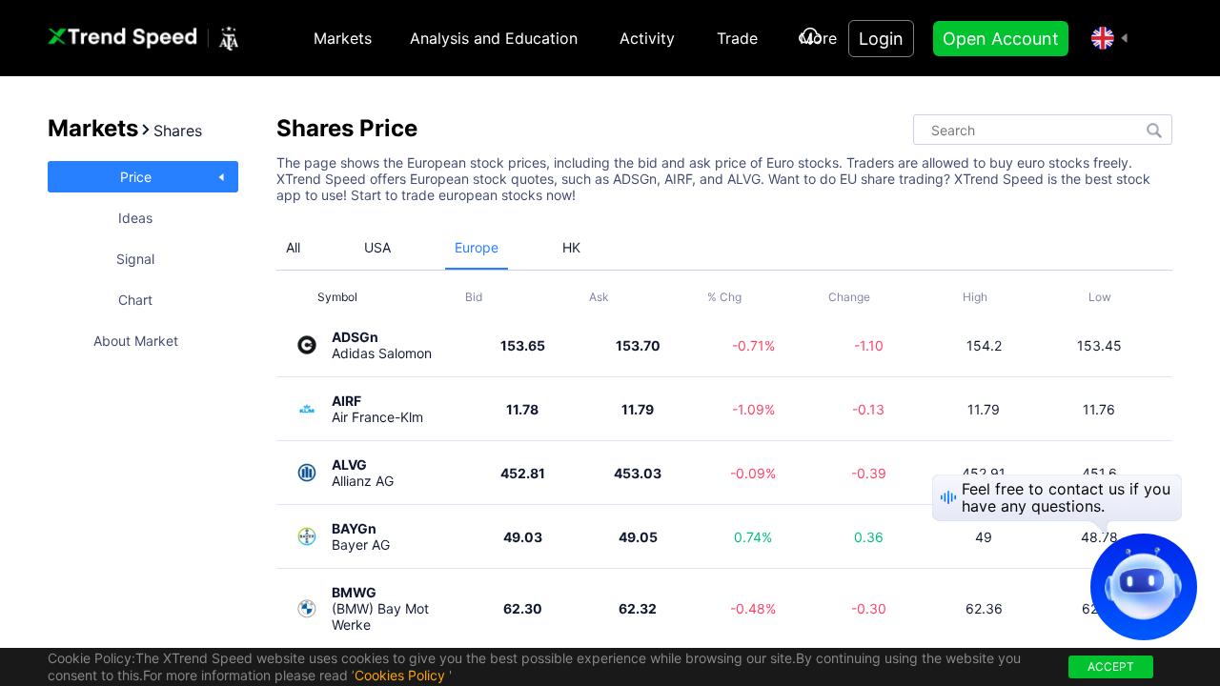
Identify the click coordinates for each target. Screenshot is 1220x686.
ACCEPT (1111, 666)
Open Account (1001, 39)
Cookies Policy (400, 675)
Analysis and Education (494, 38)
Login (881, 39)
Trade (737, 38)
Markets (343, 38)
